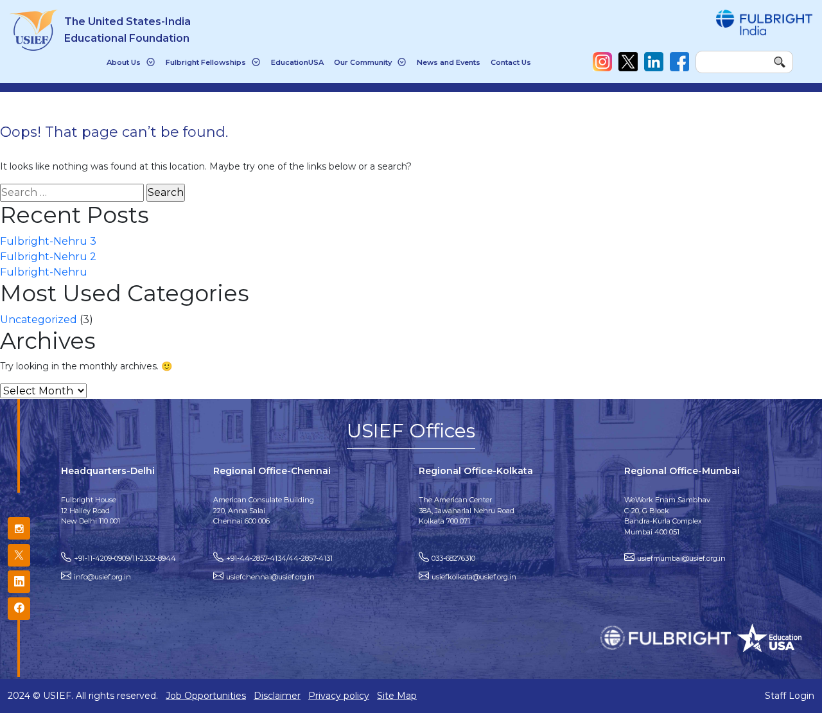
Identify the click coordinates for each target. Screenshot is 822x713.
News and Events (448, 62)
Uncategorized (38, 319)
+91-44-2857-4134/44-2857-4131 (279, 558)
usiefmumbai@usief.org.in (681, 558)
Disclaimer (277, 695)
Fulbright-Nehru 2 (48, 257)
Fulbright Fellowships (206, 62)
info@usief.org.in (102, 576)
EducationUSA (297, 62)
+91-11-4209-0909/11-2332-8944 (125, 558)
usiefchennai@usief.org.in (270, 576)
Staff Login (789, 695)
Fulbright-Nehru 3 (48, 241)
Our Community (363, 62)
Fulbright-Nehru (43, 272)
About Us (124, 62)
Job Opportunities (206, 695)
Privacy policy (338, 695)
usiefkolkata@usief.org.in (474, 576)
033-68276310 (453, 558)
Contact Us (511, 62)
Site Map (397, 695)
